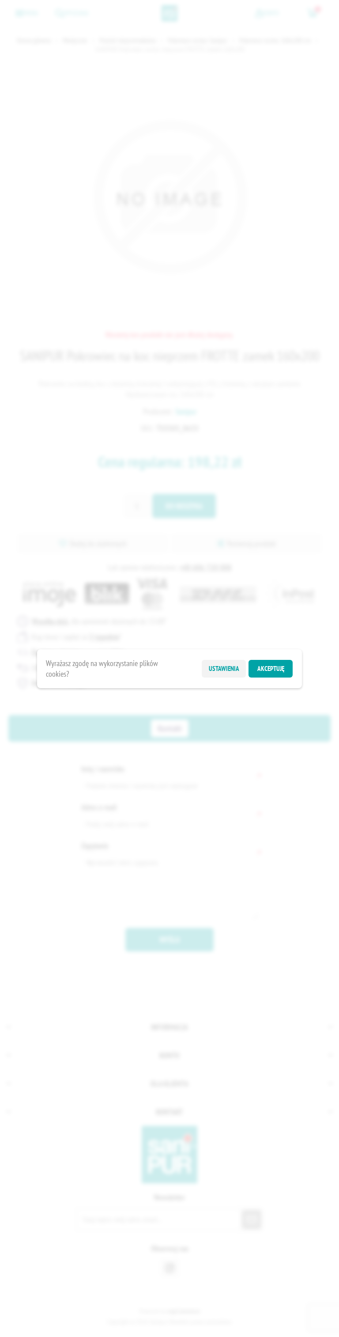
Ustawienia (224, 668)
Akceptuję (270, 668)
